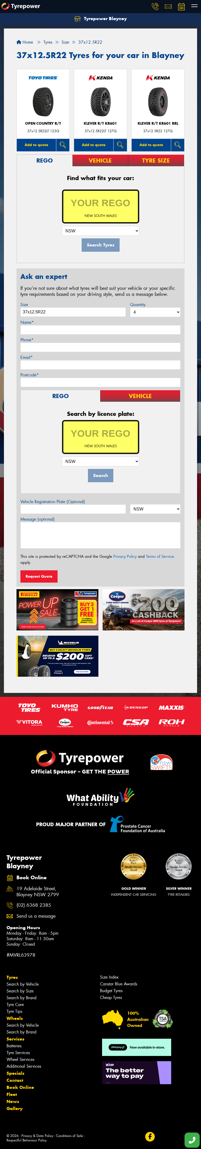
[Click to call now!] (155, 6)
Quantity (138, 304)
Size (24, 304)
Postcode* (29, 375)
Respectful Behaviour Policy (27, 1140)
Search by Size (20, 991)
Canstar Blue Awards (118, 984)
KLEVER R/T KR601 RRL (158, 123)
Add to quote (36, 144)
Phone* (27, 340)
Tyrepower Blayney (105, 18)
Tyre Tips (14, 1011)
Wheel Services (20, 1059)
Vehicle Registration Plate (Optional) (52, 501)
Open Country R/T (43, 123)
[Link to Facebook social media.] (150, 1137)
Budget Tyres (111, 990)
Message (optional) (37, 519)
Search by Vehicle (23, 984)
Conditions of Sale (69, 1136)
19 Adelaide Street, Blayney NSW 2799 (37, 892)
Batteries (14, 1046)
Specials (15, 1073)
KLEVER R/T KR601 (100, 123)
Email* (26, 357)
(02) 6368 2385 (33, 905)
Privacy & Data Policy (37, 1136)
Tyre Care (15, 1004)
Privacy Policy (125, 556)
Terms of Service (160, 556)
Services (15, 1039)
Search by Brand (21, 998)
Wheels (15, 1018)
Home (27, 42)
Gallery (15, 1108)
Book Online (20, 1087)
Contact (15, 1080)
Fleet (12, 1094)
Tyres (12, 977)
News (13, 1101)
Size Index (109, 977)
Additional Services (24, 1066)
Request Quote (39, 576)
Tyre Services (18, 1052)
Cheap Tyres (111, 997)
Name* (27, 322)
